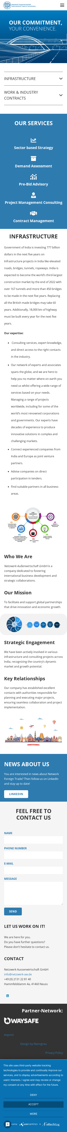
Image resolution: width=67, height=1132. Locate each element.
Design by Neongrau (33, 1044)
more (33, 1113)
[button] (62, 5)
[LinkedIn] (7, 995)
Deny (33, 1095)
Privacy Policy (54, 1053)
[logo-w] (33, 1021)
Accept (33, 1104)
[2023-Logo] (19, 5)
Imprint (9, 1035)
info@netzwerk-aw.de (18, 974)
